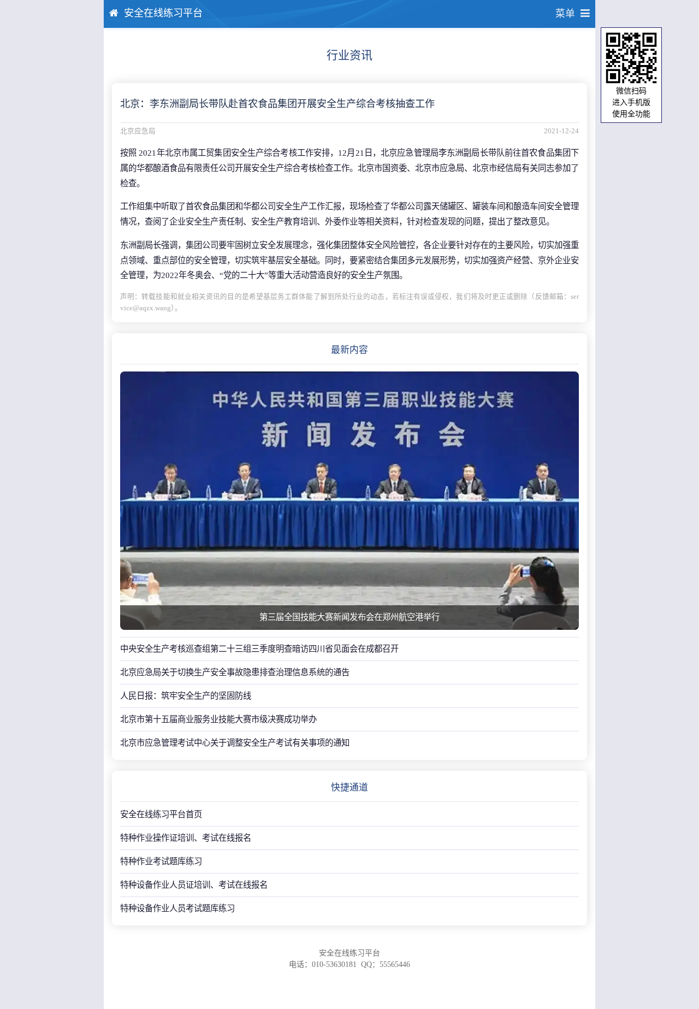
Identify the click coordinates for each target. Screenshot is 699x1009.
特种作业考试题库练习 (161, 861)
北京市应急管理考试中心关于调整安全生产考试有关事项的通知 (235, 742)
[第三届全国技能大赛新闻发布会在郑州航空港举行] (349, 500)
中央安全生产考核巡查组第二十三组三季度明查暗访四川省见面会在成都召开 (259, 648)
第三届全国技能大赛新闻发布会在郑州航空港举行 (349, 617)
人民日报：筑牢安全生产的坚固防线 (185, 695)
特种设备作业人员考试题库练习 (177, 908)
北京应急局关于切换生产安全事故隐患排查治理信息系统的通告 (235, 672)
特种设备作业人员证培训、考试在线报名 (194, 884)
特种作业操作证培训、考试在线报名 (185, 837)
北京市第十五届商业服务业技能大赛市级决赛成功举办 (218, 719)
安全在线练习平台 (163, 13)
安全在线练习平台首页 (161, 814)
